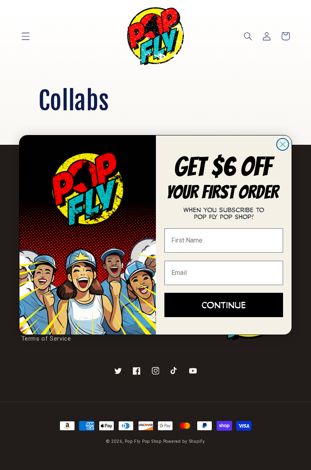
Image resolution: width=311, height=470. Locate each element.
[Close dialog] (283, 144)
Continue (224, 304)
